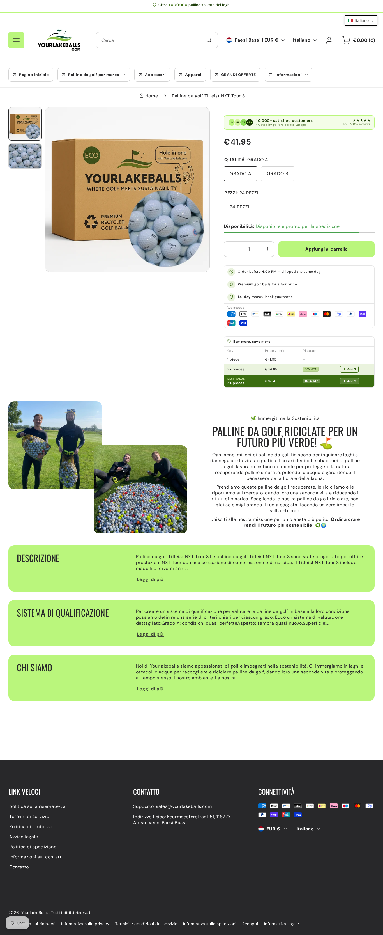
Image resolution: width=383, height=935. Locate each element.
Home (151, 96)
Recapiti (250, 923)
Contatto (19, 867)
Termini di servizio (29, 816)
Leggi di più (150, 579)
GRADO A (241, 173)
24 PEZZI (240, 207)
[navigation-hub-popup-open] (16, 40)
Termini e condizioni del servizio (146, 923)
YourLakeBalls (34, 912)
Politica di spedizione (32, 847)
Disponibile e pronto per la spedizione (282, 226)
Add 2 (351, 369)
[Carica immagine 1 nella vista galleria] (25, 124)
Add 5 (351, 381)
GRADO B (278, 173)
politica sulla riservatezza (37, 806)
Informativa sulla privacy (85, 923)
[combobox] (157, 40)
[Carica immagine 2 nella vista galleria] (25, 155)
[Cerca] (209, 40)
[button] (93, 75)
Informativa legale (281, 923)
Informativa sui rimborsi (32, 923)
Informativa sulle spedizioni (209, 923)
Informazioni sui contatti (36, 857)
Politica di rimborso (30, 826)
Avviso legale (23, 837)
